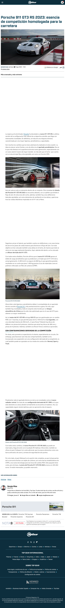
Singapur (35, 559)
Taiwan (50, 559)
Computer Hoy (35, 588)
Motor (9, 479)
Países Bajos (16, 559)
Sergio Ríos (5, 69)
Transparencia (13, 572)
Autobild (8, 588)
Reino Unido (26, 559)
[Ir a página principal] (32, 2)
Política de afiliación (26, 572)
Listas (40, 546)
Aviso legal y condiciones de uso (17, 569)
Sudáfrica (43, 559)
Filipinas (8, 557)
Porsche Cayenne (17, 517)
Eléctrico (27, 546)
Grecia (22, 557)
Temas (54, 546)
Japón (48, 557)
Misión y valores (39, 572)
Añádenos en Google (52, 67)
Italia (42, 557)
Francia (16, 557)
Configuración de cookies (32, 574)
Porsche (26, 134)
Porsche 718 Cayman (25, 514)
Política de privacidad (35, 569)
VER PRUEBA (19, 523)
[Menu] (2, 2)
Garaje (20, 546)
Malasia (55, 557)
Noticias (3, 479)
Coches (34, 546)
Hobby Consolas (47, 588)
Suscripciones (50, 572)
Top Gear (56, 588)
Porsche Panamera (42, 514)
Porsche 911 (21, 306)
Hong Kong (30, 557)
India (37, 557)
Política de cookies (50, 569)
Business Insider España (20, 588)
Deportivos (4, 67)
